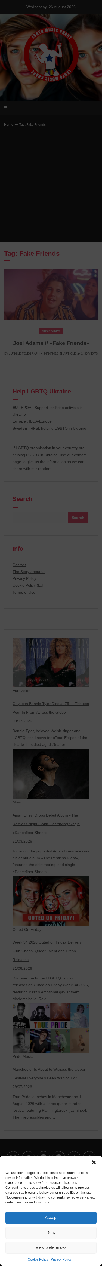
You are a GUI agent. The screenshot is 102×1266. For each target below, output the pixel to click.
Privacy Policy (61, 1259)
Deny (51, 1232)
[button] (94, 1162)
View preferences (51, 1247)
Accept (51, 1217)
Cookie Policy (38, 1259)
